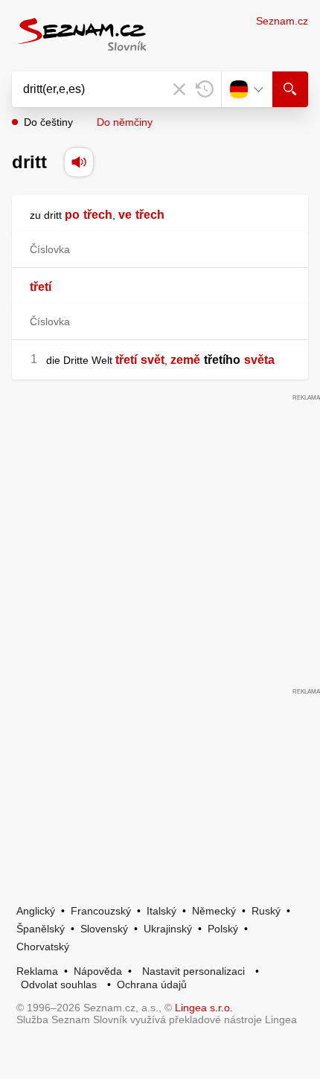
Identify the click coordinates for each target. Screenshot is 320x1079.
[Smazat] (179, 89)
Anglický (35, 911)
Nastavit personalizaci (193, 971)
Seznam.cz (282, 21)
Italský (161, 911)
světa (259, 359)
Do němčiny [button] (125, 122)
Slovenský (104, 929)
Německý (214, 911)
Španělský (40, 929)
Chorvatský (42, 946)
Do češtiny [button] (48, 122)
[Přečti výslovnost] (79, 162)
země (185, 359)
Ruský (266, 911)
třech (97, 214)
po (72, 214)
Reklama (37, 971)
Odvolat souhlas (59, 984)
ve (125, 214)
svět (152, 359)
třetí (40, 287)
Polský (223, 929)
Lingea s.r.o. (204, 1008)
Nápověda (98, 971)
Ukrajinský (168, 929)
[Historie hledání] (204, 89)
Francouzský (101, 911)
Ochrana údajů (152, 984)
